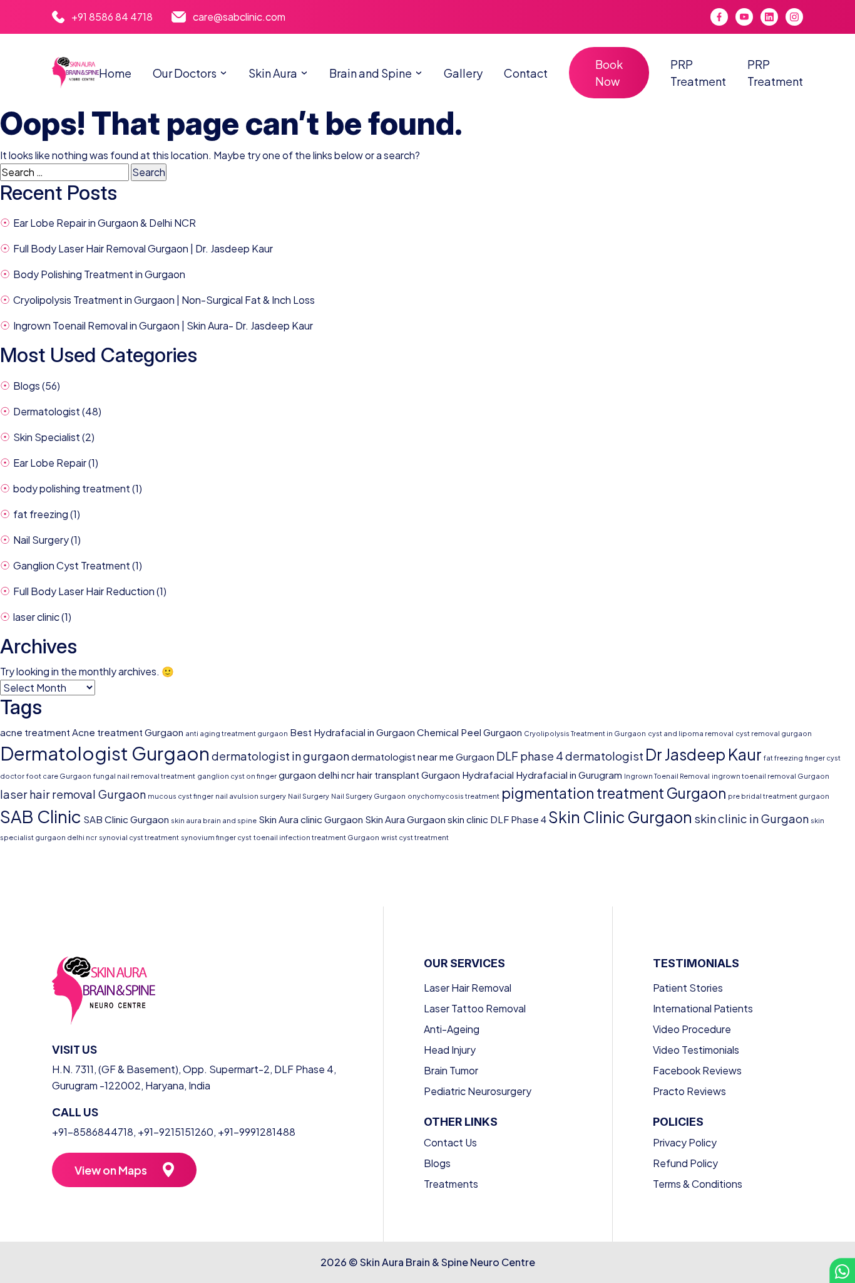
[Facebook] (719, 17)
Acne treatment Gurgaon (127, 732)
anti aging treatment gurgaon (236, 733)
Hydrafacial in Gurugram (569, 775)
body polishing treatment (71, 488)
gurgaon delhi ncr (317, 775)
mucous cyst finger (180, 796)
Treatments (451, 1183)
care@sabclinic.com (239, 16)
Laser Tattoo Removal (475, 1008)
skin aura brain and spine (214, 820)
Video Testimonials (696, 1049)
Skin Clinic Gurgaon (620, 817)
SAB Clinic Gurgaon (126, 819)
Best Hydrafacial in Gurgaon (352, 732)
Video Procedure (692, 1029)
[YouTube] (744, 17)
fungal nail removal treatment (144, 776)
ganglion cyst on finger (237, 776)
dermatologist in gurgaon (280, 756)
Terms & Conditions (697, 1183)
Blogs (26, 385)
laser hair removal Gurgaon (73, 794)
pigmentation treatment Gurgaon (613, 793)
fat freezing (40, 514)
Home (115, 73)
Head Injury (450, 1049)
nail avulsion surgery (250, 796)
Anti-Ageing (451, 1029)
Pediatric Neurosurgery (477, 1091)
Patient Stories (688, 987)
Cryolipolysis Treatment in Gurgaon (585, 733)
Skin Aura (272, 73)
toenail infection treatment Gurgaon (316, 837)
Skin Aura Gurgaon (405, 819)
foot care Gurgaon (58, 776)
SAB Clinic (40, 816)
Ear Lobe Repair (49, 462)
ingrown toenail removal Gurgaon (770, 776)
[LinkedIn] (769, 17)
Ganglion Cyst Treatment (71, 565)
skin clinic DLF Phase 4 (497, 819)
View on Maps (110, 1170)
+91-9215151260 (175, 1131)
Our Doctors (185, 73)
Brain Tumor (451, 1070)
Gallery (463, 73)
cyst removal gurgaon (773, 733)
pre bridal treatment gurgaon (778, 796)
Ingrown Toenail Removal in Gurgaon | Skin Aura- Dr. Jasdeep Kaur (163, 325)
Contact (526, 73)
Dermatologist (46, 411)
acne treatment (35, 732)
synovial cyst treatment (139, 837)
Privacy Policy (685, 1142)
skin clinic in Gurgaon (751, 818)
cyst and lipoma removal (691, 733)
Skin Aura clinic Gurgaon (311, 819)
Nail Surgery (41, 539)
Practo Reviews (689, 1091)
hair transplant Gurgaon (408, 775)
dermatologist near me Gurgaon (422, 756)
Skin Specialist (46, 437)
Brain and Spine (370, 73)
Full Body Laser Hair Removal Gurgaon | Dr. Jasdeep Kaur (143, 248)
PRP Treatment (698, 72)
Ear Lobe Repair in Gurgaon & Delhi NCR (104, 222)
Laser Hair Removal (467, 987)
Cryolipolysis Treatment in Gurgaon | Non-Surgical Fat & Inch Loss (164, 299)
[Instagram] (794, 17)
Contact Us (450, 1142)
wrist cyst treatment (415, 837)
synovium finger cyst (216, 837)
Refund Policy (685, 1163)
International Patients (703, 1008)
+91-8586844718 (92, 1131)
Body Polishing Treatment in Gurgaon (99, 274)
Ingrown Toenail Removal (667, 776)
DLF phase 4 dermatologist (569, 756)
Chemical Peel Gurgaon (469, 732)
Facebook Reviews (697, 1070)
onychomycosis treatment (453, 796)
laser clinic (36, 616)
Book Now (609, 72)
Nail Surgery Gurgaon (368, 796)
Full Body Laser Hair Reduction (84, 591)
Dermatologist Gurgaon (105, 753)
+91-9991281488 (256, 1131)
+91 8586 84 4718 (112, 16)
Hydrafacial (488, 775)
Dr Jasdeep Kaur (703, 754)
